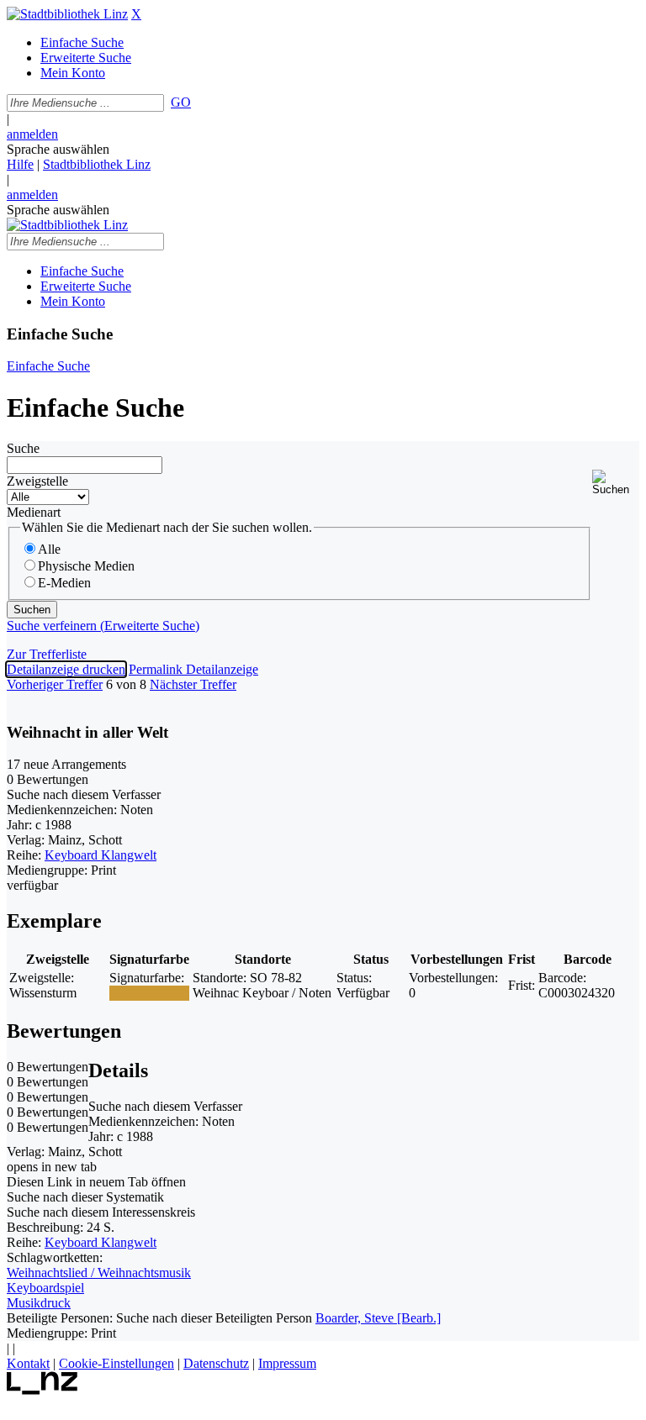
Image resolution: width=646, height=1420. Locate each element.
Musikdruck (39, 1303)
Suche (23, 448)
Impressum (287, 1363)
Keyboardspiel (45, 1288)
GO (181, 102)
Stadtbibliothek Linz (97, 164)
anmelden (32, 134)
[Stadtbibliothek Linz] (67, 14)
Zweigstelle (37, 481)
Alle (49, 549)
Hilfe (20, 164)
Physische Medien (86, 566)
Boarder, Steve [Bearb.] (378, 1318)
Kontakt (28, 1363)
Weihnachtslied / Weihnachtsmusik (99, 1272)
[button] (615, 483)
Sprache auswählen (58, 149)
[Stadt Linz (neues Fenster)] (42, 1390)
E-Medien (64, 583)
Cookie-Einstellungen (116, 1363)
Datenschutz (216, 1363)
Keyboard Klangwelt (100, 855)
